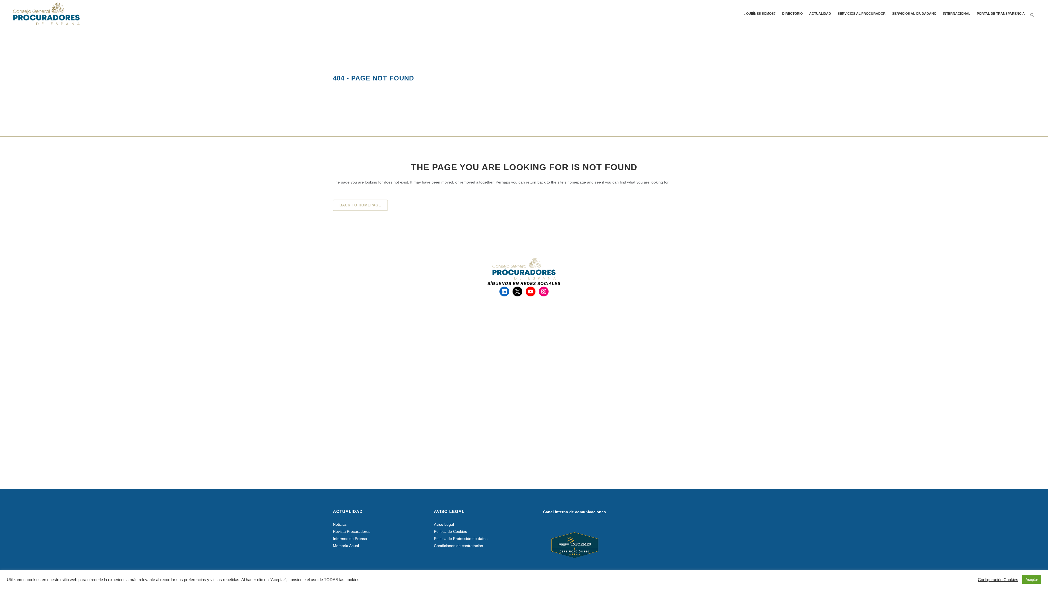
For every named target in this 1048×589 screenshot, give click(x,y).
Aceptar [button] (1032, 580)
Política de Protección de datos (460, 538)
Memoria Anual (346, 545)
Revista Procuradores (351, 531)
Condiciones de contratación (458, 545)
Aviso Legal (444, 524)
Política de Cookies (450, 531)
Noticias (340, 524)
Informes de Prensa (350, 538)
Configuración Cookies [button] (998, 580)
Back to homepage (360, 205)
